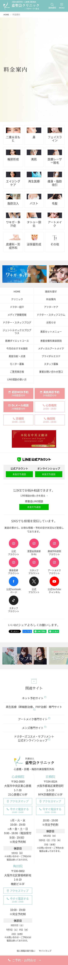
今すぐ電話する (19, 810)
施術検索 (52, 7)
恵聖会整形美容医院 (51, 340)
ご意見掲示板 (17, 371)
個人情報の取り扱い (26, 950)
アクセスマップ (19, 801)
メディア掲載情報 (17, 314)
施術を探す (51, 291)
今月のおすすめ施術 (17, 348)
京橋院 (50, 777)
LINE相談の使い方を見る (33, 495)
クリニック (17, 299)
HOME (17, 291)
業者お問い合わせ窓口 (51, 371)
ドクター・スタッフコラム (51, 314)
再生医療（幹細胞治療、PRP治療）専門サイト (34, 707)
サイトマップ (45, 950)
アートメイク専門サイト (32, 719)
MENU (62, 7)
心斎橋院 (17, 777)
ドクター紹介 (17, 307)
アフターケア (51, 307)
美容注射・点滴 (17, 356)
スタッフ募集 (51, 364)
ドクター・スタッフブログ (17, 322)
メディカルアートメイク (51, 348)
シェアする (27, 631)
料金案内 (51, 299)
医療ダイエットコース (17, 340)
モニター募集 (17, 364)
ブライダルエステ (51, 356)
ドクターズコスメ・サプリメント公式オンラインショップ (34, 738)
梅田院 (17, 866)
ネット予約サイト (32, 698)
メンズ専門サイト (32, 728)
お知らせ (51, 322)
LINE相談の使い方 (17, 379)
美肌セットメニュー (51, 331)
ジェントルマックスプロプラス (17, 331)
